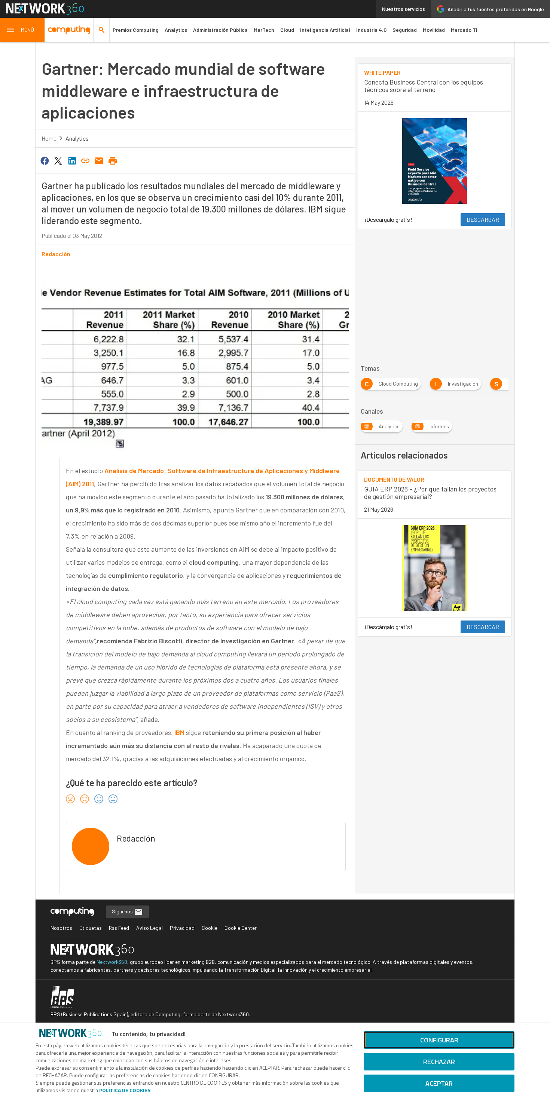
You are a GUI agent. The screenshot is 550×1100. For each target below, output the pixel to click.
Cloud (287, 30)
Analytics (176, 30)
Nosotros (61, 928)
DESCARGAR (483, 219)
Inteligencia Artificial (325, 30)
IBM (179, 732)
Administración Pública (220, 30)
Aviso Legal (149, 928)
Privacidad (182, 928)
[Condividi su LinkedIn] (72, 160)
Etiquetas (90, 928)
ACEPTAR (439, 1083)
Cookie (209, 928)
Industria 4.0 (371, 30)
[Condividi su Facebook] (45, 160)
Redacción (56, 253)
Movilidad (434, 30)
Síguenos (123, 911)
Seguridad (404, 30)
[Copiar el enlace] (85, 160)
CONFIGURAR (439, 1040)
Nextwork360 (112, 962)
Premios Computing (136, 30)
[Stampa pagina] (113, 160)
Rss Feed (119, 928)
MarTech (264, 30)
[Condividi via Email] (99, 160)
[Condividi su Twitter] (58, 160)
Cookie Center (240, 928)
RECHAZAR (439, 1062)
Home (49, 138)
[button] (22, 30)
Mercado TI (464, 30)
